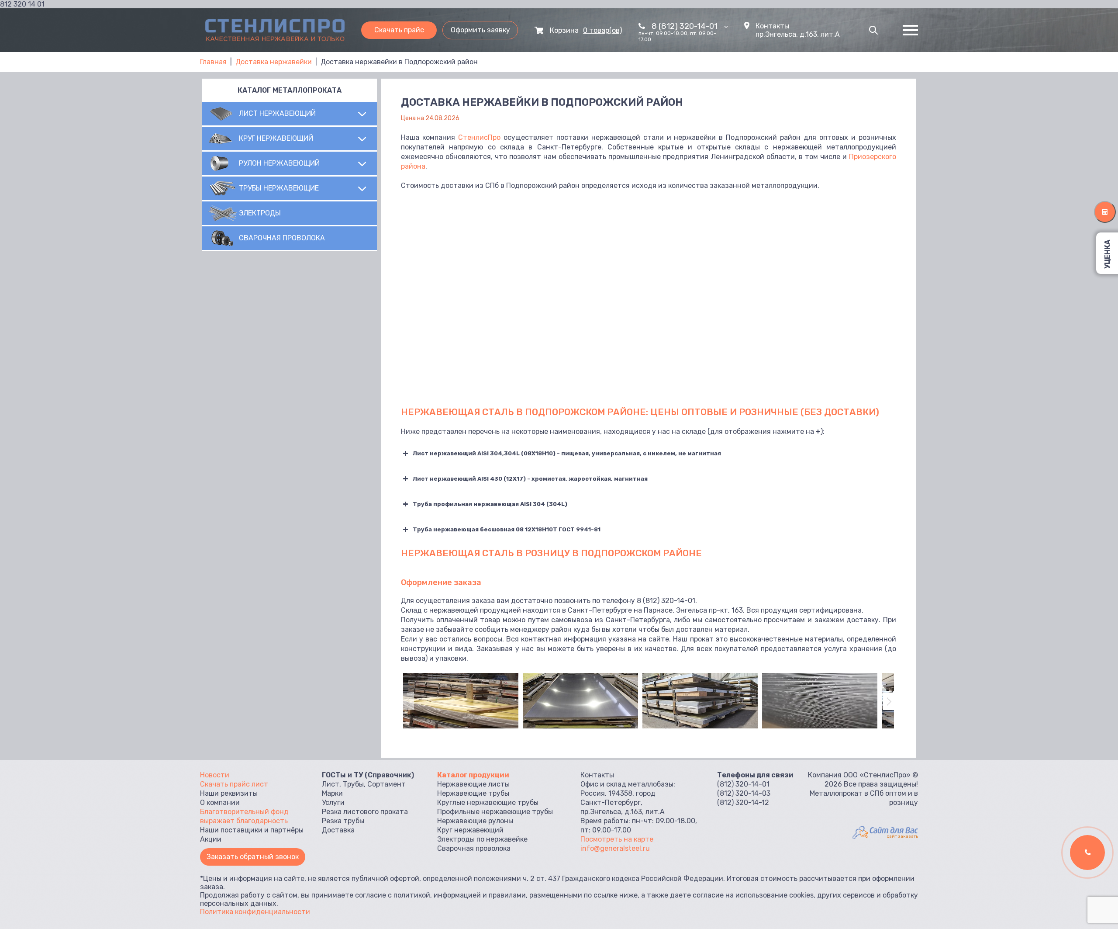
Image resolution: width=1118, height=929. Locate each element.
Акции (210, 839)
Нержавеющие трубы (473, 793)
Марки (332, 793)
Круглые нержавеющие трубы (487, 802)
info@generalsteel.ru (615, 848)
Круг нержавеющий (276, 138)
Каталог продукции (473, 775)
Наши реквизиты (229, 793)
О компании (220, 802)
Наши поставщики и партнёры (252, 830)
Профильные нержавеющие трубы (495, 812)
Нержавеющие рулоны (475, 821)
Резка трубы (343, 821)
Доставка (338, 830)
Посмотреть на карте (616, 839)
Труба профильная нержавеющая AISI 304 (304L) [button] (490, 504)
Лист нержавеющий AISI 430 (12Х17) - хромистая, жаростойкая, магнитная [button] (530, 478)
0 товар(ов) (602, 30)
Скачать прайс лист (234, 784)
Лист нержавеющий (277, 113)
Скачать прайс (399, 30)
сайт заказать (902, 836)
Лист (330, 784)
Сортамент (386, 784)
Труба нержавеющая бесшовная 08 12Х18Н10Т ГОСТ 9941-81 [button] (506, 529)
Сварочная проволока (282, 238)
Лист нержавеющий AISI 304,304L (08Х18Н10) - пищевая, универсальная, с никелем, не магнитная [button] (567, 453)
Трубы (353, 784)
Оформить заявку (480, 30)
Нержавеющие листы (473, 784)
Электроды (260, 213)
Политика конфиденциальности (255, 912)
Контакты (772, 26)
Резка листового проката (365, 812)
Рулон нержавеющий (279, 163)
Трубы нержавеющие (279, 188)
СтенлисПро (479, 137)
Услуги (333, 802)
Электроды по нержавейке (482, 839)
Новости (214, 775)
